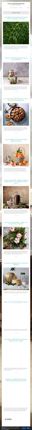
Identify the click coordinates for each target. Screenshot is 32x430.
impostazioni (7, 429)
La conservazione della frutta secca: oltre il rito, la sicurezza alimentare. (16, 99)
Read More (16, 132)
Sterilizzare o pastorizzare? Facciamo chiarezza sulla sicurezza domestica (16, 380)
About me (20, 7)
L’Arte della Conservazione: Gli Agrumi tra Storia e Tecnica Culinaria (16, 340)
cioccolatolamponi (19, 20)
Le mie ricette (15, 7)
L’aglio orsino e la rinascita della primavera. (16, 302)
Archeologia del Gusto (16, 221)
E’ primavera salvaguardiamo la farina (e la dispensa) (16, 263)
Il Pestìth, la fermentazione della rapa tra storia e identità (16, 58)
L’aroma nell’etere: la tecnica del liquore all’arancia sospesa (16, 140)
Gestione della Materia (16, 97)
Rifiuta (28, 428)
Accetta (24, 428)
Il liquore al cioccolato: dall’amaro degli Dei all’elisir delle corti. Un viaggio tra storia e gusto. (16, 182)
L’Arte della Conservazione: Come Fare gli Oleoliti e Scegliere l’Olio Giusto (16, 18)
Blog (11, 7)
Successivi (9, 419)
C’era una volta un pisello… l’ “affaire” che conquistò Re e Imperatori (16, 223)
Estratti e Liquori (16, 138)
